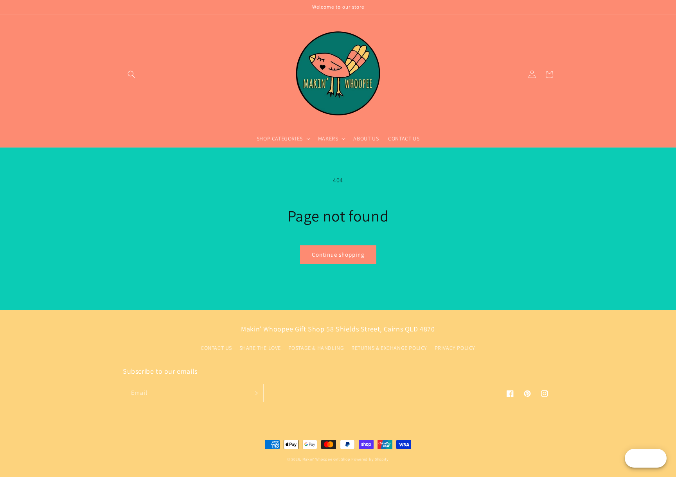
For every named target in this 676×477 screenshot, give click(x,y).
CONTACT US (216, 347)
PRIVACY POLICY (455, 347)
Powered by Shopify (370, 459)
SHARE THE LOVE (260, 347)
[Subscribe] (254, 393)
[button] (131, 74)
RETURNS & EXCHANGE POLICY (389, 347)
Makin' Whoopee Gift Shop (326, 459)
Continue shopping (338, 254)
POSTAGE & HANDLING (316, 347)
